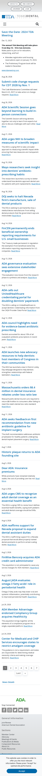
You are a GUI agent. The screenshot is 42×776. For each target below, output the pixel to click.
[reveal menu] (5, 24)
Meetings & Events (9, 739)
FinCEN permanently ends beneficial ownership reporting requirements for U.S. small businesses (19, 233)
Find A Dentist (27, 4)
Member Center (8, 734)
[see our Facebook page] (4, 710)
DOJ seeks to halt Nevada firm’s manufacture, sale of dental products (19, 200)
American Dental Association (13, 725)
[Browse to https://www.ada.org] (21, 700)
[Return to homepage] (21, 16)
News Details (8, 682)
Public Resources (8, 749)
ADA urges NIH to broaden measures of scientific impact (20, 140)
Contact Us (14, 4)
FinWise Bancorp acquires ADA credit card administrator (21, 559)
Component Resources (11, 744)
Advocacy (5, 737)
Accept (22, 771)
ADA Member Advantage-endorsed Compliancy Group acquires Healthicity (19, 613)
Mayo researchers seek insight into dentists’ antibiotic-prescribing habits (21, 170)
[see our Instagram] (9, 710)
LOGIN (27, 9)
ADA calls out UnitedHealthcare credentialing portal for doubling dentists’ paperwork (20, 295)
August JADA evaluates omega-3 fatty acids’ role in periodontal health (19, 583)
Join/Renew (16, 9)
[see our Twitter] (15, 710)
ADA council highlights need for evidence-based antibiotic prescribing (20, 326)
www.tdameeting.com (10, 70)
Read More (14, 95)
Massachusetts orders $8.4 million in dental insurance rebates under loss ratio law (19, 391)
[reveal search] (37, 24)
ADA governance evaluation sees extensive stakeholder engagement (19, 267)
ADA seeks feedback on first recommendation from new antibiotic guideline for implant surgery (19, 424)
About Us (5, 746)
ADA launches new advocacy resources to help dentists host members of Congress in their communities (20, 357)
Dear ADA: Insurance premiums (14, 469)
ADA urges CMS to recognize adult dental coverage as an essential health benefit (19, 497)
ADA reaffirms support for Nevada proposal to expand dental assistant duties (19, 529)
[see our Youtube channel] (20, 710)
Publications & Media (10, 741)
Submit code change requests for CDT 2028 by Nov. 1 (20, 83)
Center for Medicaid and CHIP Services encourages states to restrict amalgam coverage (20, 642)
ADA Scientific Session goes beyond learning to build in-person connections (19, 110)
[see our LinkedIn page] (26, 710)
